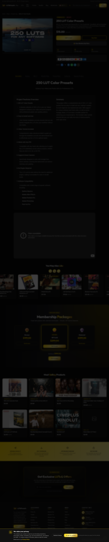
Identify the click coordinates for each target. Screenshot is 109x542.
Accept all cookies (71, 535)
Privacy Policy (26, 539)
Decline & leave (58, 535)
